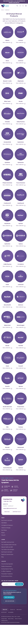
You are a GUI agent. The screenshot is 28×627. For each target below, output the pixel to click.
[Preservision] (21, 399)
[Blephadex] (21, 73)
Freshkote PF (7, 203)
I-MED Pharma (7, 264)
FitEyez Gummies (7, 183)
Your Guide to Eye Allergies (7, 549)
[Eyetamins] (21, 154)
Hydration (7, 244)
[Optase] (21, 378)
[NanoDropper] (21, 317)
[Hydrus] (21, 236)
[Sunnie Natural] (7, 460)
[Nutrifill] (21, 337)
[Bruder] (21, 93)
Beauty (3, 532)
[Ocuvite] (7, 378)
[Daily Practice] (21, 114)
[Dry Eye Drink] (7, 134)
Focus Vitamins (20, 183)
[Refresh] (7, 439)
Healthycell (21, 203)
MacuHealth (7, 305)
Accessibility (10, 612)
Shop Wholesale (9, 597)
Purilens (20, 427)
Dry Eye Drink (7, 142)
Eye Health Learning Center (7, 542)
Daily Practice (21, 121)
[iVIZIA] (7, 276)
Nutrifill (21, 345)
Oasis (7, 366)
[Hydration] (7, 236)
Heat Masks (4, 522)
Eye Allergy (4, 530)
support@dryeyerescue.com (10, 508)
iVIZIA (7, 284)
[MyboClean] (7, 317)
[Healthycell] (21, 195)
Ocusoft (20, 366)
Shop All (3, 535)
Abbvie (7, 40)
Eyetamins (21, 162)
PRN (7, 427)
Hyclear (21, 223)
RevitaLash (21, 447)
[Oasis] (7, 358)
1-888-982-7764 (7, 501)
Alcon (7, 60)
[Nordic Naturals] (7, 399)
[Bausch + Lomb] (7, 73)
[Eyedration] (21, 134)
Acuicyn (20, 40)
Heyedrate (7, 223)
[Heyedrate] (7, 215)
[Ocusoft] (21, 358)
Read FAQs (7, 511)
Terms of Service (18, 618)
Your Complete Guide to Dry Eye (8, 544)
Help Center (19, 609)
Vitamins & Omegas (5, 527)
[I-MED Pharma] (7, 256)
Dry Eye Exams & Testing (7, 568)
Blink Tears (7, 101)
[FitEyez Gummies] (7, 175)
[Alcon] (7, 52)
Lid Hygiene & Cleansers (7, 525)
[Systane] (21, 460)
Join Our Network (9, 601)
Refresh (7, 447)
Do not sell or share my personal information (10, 622)
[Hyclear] (21, 215)
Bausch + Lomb (7, 81)
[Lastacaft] (21, 276)
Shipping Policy (17, 511)
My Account (4, 612)
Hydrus (21, 244)
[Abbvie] (7, 32)
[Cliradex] (7, 114)
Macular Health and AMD (7, 547)
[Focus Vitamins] (21, 175)
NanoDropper (20, 325)
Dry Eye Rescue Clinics (6, 576)
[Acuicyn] (21, 32)
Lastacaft (21, 284)
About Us (5, 609)
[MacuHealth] (7, 297)
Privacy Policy (4, 618)
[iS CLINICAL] (21, 256)
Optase (21, 386)
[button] (23, 5)
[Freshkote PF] (7, 195)
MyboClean (7, 325)
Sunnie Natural (7, 467)
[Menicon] (21, 297)
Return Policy (11, 618)
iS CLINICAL (21, 264)
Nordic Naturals (7, 406)
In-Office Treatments (6, 571)
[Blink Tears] (7, 93)
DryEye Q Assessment (6, 566)
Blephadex (21, 81)
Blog (2, 557)
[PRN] (7, 419)
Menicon (20, 305)
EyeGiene (7, 162)
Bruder (21, 101)
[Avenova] (21, 52)
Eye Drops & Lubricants (6, 520)
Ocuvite (7, 386)
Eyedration (21, 142)
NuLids (7, 345)
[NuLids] (7, 337)
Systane (20, 467)
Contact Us (12, 609)
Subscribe (19, 584)
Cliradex (7, 121)
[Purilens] (21, 419)
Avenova (20, 60)
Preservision (20, 406)
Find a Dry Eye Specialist (7, 564)
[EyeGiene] (7, 154)
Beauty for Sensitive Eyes (7, 554)
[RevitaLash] (21, 439)
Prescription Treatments (7, 573)
